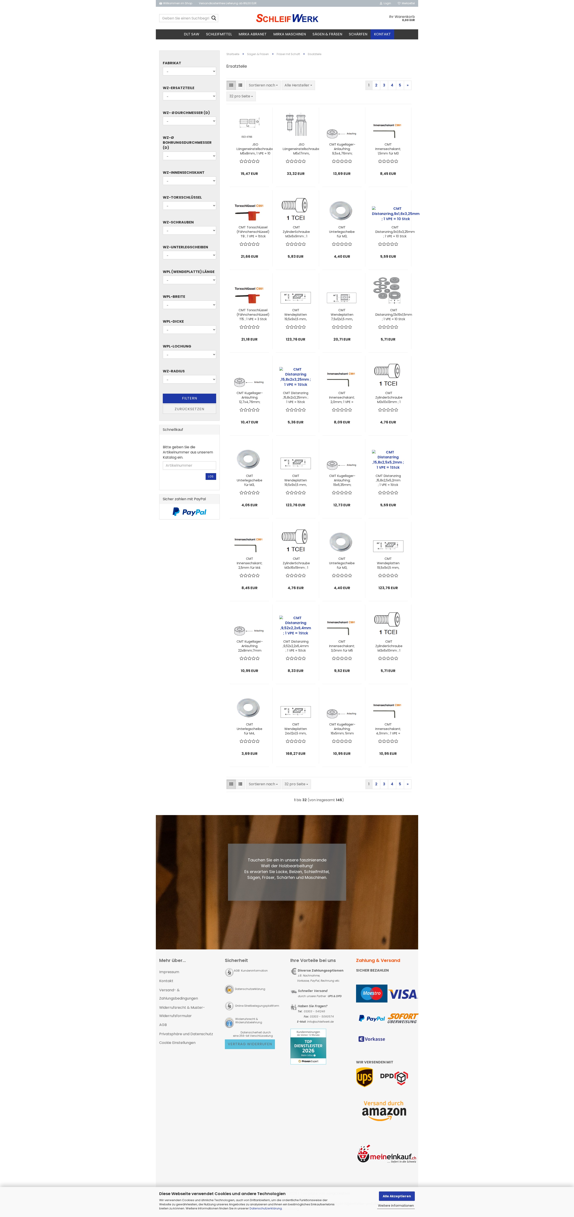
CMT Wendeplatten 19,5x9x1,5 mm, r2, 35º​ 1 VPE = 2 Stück (295, 314)
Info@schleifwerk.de (320, 1022)
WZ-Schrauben (178, 222)
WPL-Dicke (173, 321)
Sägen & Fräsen (327, 34)
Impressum (169, 971)
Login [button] (386, 3)
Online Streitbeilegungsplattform (257, 1006)
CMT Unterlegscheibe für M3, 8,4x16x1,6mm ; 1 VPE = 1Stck (249, 480)
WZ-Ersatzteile (178, 88)
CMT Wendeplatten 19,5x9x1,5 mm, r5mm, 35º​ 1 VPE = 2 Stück (388, 563)
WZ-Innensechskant (183, 172)
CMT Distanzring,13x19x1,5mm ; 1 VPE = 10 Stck (393, 314)
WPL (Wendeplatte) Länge (189, 271)
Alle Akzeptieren (397, 1196)
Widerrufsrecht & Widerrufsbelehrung (248, 1020)
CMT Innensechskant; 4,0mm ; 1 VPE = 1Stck (388, 729)
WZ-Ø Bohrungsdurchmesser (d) (187, 142)
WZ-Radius (174, 371)
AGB (163, 1024)
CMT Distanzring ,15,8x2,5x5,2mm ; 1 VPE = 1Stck (388, 480)
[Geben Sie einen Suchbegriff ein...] (214, 18)
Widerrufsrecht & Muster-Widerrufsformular (182, 1011)
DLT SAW (191, 34)
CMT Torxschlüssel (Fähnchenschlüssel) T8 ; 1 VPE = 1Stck (253, 231)
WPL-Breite (174, 296)
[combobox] (263, 85)
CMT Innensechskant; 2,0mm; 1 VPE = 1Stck (342, 397)
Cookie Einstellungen (177, 1042)
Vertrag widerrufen (250, 1044)
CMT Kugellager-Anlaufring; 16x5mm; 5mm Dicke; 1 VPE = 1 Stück (342, 729)
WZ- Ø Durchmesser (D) (186, 112)
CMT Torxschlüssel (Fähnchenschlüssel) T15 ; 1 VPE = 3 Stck (253, 314)
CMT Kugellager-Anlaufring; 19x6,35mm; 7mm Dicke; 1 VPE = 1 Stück (342, 480)
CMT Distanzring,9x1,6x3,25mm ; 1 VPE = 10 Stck (395, 231)
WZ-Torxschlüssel (182, 197)
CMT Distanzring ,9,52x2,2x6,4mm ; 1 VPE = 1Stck (296, 646)
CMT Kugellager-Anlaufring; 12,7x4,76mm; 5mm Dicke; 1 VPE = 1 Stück (250, 397)
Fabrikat (172, 63)
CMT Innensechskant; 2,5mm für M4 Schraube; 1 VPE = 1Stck (249, 563)
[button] (231, 85)
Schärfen (358, 34)
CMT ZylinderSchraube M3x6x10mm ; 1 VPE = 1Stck (388, 646)
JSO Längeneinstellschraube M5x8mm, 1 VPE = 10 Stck (255, 149)
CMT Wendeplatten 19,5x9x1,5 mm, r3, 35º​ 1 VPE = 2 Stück (295, 480)
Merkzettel (407, 3)
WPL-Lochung (177, 346)
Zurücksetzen (189, 409)
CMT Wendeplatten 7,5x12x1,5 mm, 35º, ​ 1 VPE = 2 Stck (342, 314)
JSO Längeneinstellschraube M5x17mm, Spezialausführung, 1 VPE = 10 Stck (301, 149)
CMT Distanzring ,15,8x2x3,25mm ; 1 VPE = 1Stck (295, 397)
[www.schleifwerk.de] (287, 18)
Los (211, 476)
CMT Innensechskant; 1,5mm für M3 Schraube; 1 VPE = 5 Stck (388, 149)
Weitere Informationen (396, 1205)
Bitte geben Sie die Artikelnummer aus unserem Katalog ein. (188, 452)
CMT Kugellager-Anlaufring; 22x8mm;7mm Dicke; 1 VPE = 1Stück (250, 646)
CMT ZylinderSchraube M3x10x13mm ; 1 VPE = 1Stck (388, 397)
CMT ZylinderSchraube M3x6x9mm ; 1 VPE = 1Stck (296, 231)
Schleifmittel (219, 34)
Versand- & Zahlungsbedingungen (178, 994)
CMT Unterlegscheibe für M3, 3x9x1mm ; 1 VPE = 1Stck (342, 563)
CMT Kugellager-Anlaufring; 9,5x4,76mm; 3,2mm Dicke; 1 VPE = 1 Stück (342, 149)
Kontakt (382, 34)
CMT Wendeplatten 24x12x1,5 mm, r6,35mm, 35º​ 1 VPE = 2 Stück (295, 729)
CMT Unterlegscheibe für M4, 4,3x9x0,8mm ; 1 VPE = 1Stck (249, 729)
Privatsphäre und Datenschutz (186, 1034)
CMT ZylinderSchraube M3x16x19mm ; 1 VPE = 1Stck (296, 563)
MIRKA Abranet (253, 34)
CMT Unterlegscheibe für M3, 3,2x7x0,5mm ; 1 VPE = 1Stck (342, 231)
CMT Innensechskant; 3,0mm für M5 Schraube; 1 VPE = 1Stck (342, 646)
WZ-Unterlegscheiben (185, 247)
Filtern (189, 398)
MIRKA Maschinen (289, 34)
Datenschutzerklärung (266, 1208)
